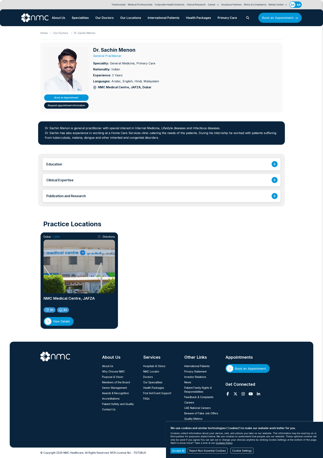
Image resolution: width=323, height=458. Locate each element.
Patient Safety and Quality (118, 404)
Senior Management (114, 387)
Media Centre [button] (276, 4)
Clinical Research (196, 4)
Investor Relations (195, 376)
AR (299, 4)
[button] (248, 17)
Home (44, 33)
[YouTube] (250, 394)
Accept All (178, 450)
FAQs (146, 398)
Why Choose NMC (113, 371)
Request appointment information (66, 105)
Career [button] (212, 4)
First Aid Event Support (157, 393)
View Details (61, 321)
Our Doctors (104, 18)
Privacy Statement (195, 371)
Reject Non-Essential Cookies (207, 450)
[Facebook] (227, 394)
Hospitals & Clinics (154, 366)
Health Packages (198, 18)
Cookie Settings (242, 450)
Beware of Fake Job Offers (201, 413)
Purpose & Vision (112, 376)
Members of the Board (116, 382)
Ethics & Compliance (255, 4)
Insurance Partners (231, 4)
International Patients (163, 18)
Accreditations (111, 398)
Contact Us (109, 409)
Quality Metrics (193, 418)
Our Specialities (152, 382)
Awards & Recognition (115, 393)
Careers (189, 402)
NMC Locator (151, 371)
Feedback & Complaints (198, 397)
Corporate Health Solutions (169, 4)
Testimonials (118, 4)
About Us (58, 18)
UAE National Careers (197, 407)
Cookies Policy (224, 443)
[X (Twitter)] (235, 394)
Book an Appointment (277, 18)
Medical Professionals (140, 4)
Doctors (148, 376)
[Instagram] (243, 394)
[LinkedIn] (258, 394)
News (187, 382)
